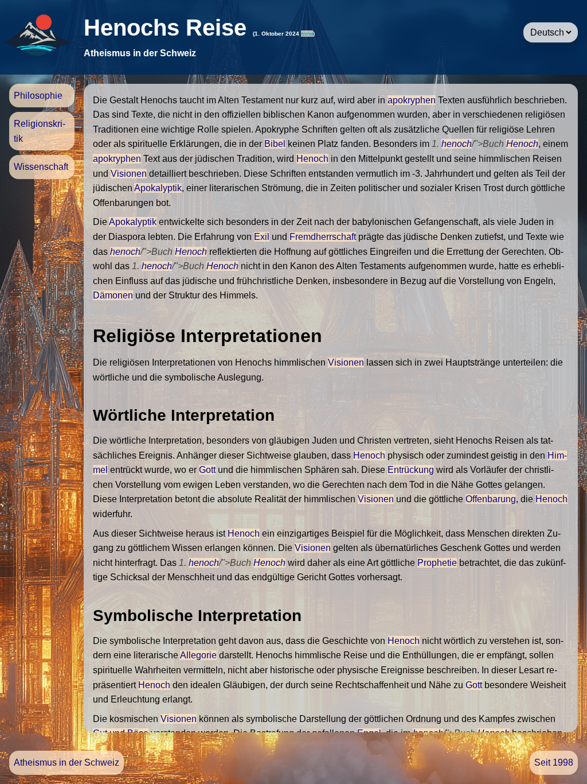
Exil (261, 237)
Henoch (522, 144)
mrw (307, 33)
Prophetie (437, 563)
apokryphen (412, 100)
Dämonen (113, 295)
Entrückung (411, 470)
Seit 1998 (553, 762)
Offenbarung (490, 499)
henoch (456, 144)
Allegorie (198, 655)
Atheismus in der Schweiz (66, 762)
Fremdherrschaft (322, 237)
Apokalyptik (158, 188)
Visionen (129, 173)
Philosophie (38, 95)
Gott (207, 470)
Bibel (274, 144)
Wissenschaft (41, 167)
